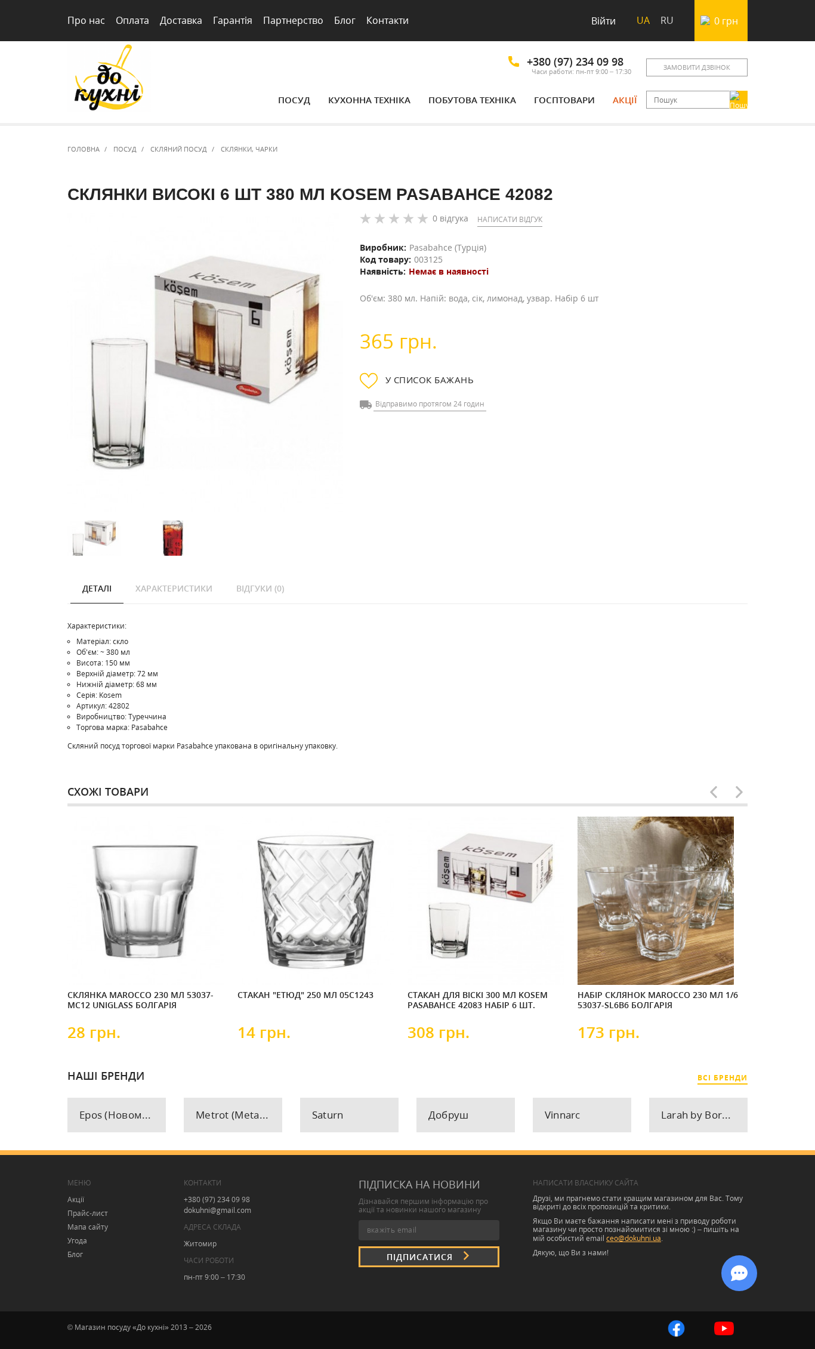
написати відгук (509, 219)
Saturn (328, 1115)
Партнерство (293, 20)
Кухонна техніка (369, 100)
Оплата (132, 20)
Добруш (448, 1115)
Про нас (86, 20)
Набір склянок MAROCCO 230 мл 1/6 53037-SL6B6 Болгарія (658, 1000)
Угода (77, 1240)
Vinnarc (563, 1115)
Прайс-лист (87, 1213)
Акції (625, 100)
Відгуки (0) (260, 588)
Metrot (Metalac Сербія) (239, 1115)
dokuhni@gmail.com (217, 1210)
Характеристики (173, 588)
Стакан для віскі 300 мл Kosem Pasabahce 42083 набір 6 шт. (477, 1000)
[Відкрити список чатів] (739, 1273)
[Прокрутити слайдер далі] (739, 792)
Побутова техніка (472, 100)
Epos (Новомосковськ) (122, 1115)
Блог (345, 20)
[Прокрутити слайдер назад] (713, 792)
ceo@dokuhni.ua (633, 1238)
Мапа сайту (87, 1226)
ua (643, 20)
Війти (603, 21)
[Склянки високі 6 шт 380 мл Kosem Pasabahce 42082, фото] (205, 362)
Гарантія (232, 20)
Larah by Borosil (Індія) (704, 1115)
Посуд (294, 100)
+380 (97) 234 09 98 (575, 61)
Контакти (387, 20)
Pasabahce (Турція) (447, 247)
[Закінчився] (273, 966)
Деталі (97, 588)
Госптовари (564, 100)
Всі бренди (722, 1078)
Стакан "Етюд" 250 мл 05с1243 (305, 995)
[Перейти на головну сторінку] (109, 79)
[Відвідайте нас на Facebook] (676, 1327)
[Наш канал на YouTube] (724, 1327)
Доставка (181, 20)
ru (667, 20)
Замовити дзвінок (696, 67)
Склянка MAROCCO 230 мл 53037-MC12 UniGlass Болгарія (140, 1000)
